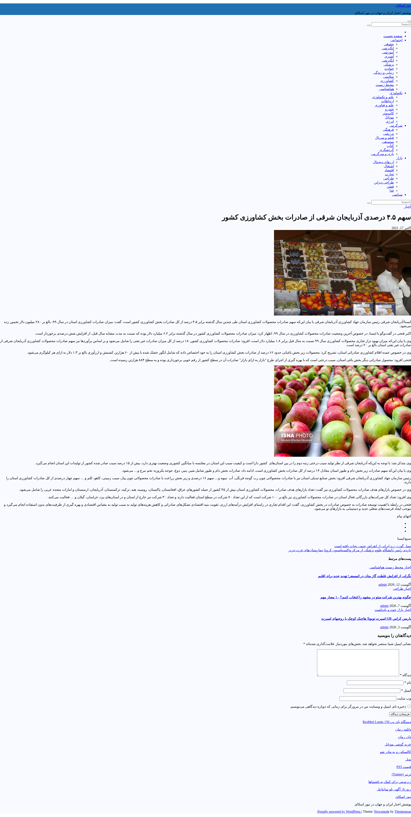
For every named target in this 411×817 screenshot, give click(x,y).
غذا (392, 190)
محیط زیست (385, 85)
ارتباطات (387, 101)
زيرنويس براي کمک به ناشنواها (389, 782)
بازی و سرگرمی (382, 154)
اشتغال (389, 166)
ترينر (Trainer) (401, 774)
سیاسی (397, 194)
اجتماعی (396, 40)
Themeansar (403, 811)
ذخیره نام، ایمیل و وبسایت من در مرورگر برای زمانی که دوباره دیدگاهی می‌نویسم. (348, 706)
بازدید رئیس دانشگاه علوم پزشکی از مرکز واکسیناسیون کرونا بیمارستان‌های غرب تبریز (350, 550)
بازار (399, 158)
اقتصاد (389, 170)
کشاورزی (387, 81)
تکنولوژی (396, 93)
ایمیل (406, 690)
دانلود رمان (403, 729)
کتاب (390, 146)
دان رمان (404, 737)
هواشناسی (386, 89)
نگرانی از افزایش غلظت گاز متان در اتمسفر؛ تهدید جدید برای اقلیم (364, 576)
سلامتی (388, 77)
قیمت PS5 (403, 767)
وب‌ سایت (404, 698)
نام (407, 682)
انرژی (390, 121)
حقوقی (389, 44)
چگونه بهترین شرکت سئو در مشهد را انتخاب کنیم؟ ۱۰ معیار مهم (365, 597)
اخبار (407, 206)
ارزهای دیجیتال (383, 162)
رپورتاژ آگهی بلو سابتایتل (394, 789)
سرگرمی (395, 125)
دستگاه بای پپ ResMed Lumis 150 (387, 722)
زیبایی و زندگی (383, 72)
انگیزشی (388, 48)
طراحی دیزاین (384, 182)
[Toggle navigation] (409, 21)
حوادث (389, 68)
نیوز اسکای (403, 5)
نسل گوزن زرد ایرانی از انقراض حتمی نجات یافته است (372, 546)
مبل (408, 759)
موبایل (389, 117)
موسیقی (388, 142)
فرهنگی (388, 129)
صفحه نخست (392, 36)
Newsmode (381, 811)
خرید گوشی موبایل (398, 744)
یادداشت (381, 610)
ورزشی (388, 133)
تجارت (389, 174)
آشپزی (389, 56)
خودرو (389, 109)
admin (382, 584)
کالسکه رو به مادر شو (395, 752)
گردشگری (386, 150)
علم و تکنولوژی (383, 97)
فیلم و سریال (384, 137)
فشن (390, 186)
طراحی (388, 178)
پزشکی (389, 64)
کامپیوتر (388, 113)
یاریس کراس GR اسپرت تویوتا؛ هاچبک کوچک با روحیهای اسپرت (366, 618)
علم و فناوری (384, 105)
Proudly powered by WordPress (339, 811)
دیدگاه (405, 675)
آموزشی (388, 52)
